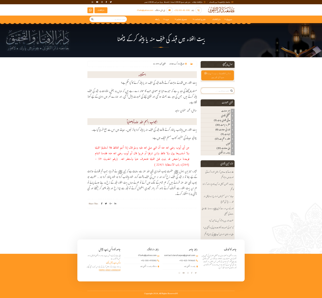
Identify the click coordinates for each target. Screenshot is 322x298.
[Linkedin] (115, 204)
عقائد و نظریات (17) (223, 139)
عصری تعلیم (181, 19)
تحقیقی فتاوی (226, 115)
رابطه (157, 19)
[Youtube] (184, 273)
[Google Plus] (110, 204)
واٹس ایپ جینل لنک (113, 263)
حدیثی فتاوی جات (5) (222, 120)
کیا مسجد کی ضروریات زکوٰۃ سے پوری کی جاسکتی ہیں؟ (218, 228)
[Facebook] (101, 204)
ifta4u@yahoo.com (145, 10)
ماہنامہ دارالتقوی (224, 153)
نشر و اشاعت (200, 19)
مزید (167, 19)
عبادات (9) (226, 134)
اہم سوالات (226, 111)
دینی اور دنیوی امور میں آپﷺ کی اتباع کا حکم (219, 234)
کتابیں (228, 143)
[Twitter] (106, 204)
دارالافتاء (101, 10)
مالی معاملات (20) (223, 148)
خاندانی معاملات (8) (223, 129)
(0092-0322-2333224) (109, 270)
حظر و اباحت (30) (223, 125)
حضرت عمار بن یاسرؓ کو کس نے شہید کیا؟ (221, 221)
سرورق (229, 19)
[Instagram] (188, 273)
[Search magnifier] (92, 19)
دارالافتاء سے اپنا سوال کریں (219, 75)
